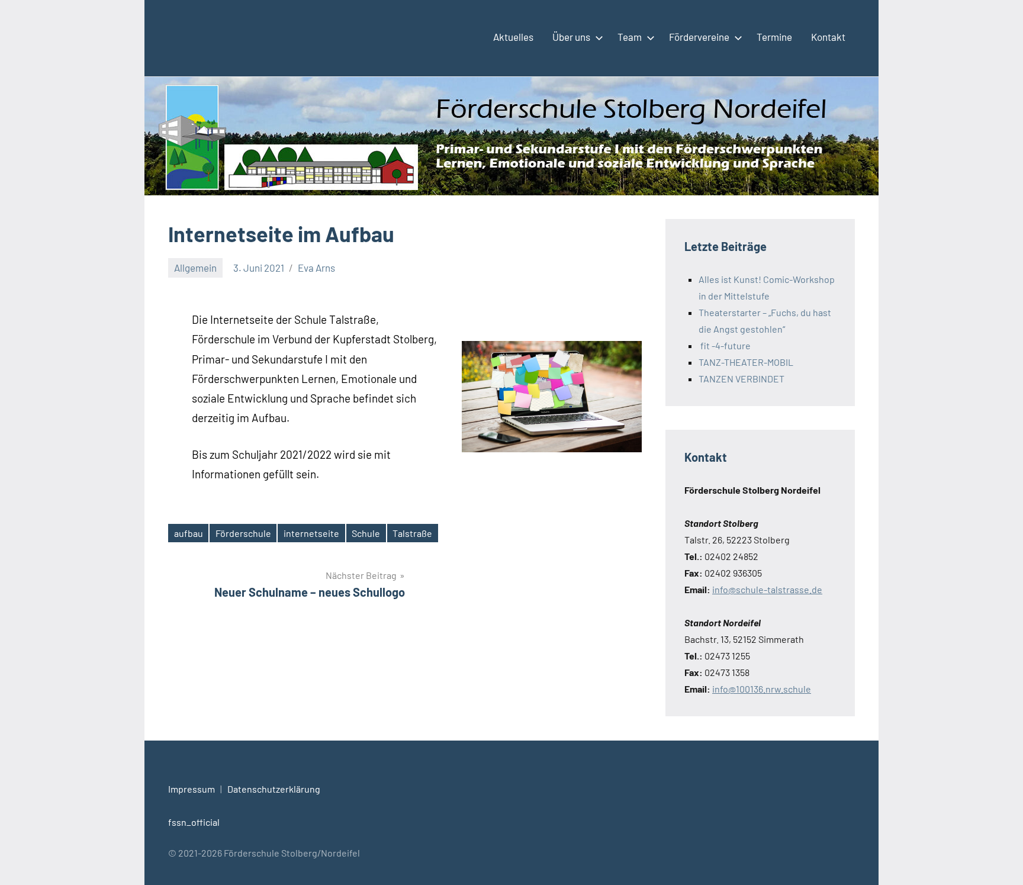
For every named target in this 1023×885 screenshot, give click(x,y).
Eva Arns (316, 267)
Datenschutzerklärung (273, 788)
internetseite (311, 533)
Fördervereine (699, 37)
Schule (366, 533)
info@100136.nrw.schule (761, 688)
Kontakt (828, 37)
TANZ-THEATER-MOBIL (746, 362)
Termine (774, 37)
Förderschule (243, 533)
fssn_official (194, 822)
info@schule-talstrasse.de (767, 589)
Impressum (191, 788)
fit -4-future (725, 345)
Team (629, 37)
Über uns (571, 37)
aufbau (188, 533)
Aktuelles (513, 37)
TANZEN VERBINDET (741, 378)
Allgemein (195, 267)
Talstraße (412, 533)
